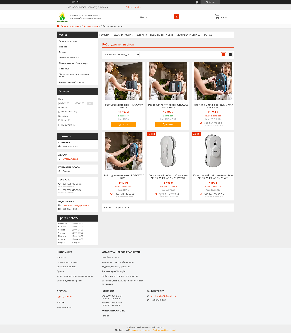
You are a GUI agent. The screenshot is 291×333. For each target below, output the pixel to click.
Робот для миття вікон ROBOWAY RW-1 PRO (213, 106)
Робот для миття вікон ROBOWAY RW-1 (124, 177)
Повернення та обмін (162, 35)
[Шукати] (176, 16)
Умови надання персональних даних (74, 75)
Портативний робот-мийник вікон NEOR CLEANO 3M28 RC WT (168, 177)
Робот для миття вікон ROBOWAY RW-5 (124, 106)
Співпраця (64, 68)
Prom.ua (160, 327)
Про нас (207, 35)
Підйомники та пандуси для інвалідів (120, 276)
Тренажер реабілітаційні (114, 271)
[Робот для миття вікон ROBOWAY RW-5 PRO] (168, 81)
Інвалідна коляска (111, 257)
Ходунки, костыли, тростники (116, 266)
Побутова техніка (90, 26)
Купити (125, 124)
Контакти (142, 35)
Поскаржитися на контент (140, 330)
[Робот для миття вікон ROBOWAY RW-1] (123, 151)
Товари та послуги (70, 26)
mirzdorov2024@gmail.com (76, 205)
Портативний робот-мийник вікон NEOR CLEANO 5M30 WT (213, 177)
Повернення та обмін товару (73, 63)
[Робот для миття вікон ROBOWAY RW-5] (123, 81)
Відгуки (62, 52)
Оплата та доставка (69, 57)
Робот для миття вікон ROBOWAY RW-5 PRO (168, 106)
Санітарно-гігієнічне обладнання (118, 262)
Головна (104, 35)
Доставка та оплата (188, 35)
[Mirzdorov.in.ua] (62, 16)
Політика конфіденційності (164, 330)
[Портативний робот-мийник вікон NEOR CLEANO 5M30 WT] (213, 151)
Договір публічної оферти (71, 82)
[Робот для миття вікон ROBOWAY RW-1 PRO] (213, 81)
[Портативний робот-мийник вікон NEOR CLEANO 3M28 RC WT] (168, 151)
